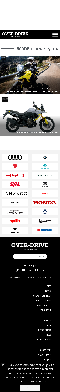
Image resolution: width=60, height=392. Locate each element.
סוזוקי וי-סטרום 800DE (38, 49)
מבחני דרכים (44, 330)
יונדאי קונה (45, 350)
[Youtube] (24, 270)
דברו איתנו (45, 310)
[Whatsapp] (43, 270)
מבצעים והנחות (43, 339)
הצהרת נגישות (44, 305)
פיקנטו (47, 359)
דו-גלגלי (46, 325)
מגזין (48, 334)
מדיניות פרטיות (43, 300)
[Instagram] (30, 270)
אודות (48, 291)
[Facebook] (36, 270)
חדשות (47, 320)
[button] (3, 365)
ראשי (48, 286)
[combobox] (30, 256)
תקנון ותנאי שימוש (42, 295)
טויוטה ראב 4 (44, 354)
